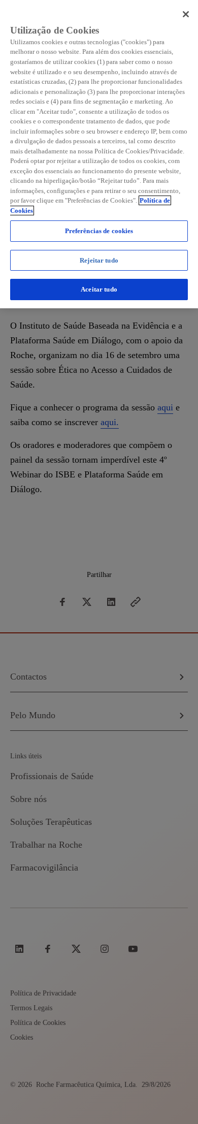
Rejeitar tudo (99, 260)
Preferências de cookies (99, 231)
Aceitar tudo (99, 289)
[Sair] (186, 14)
